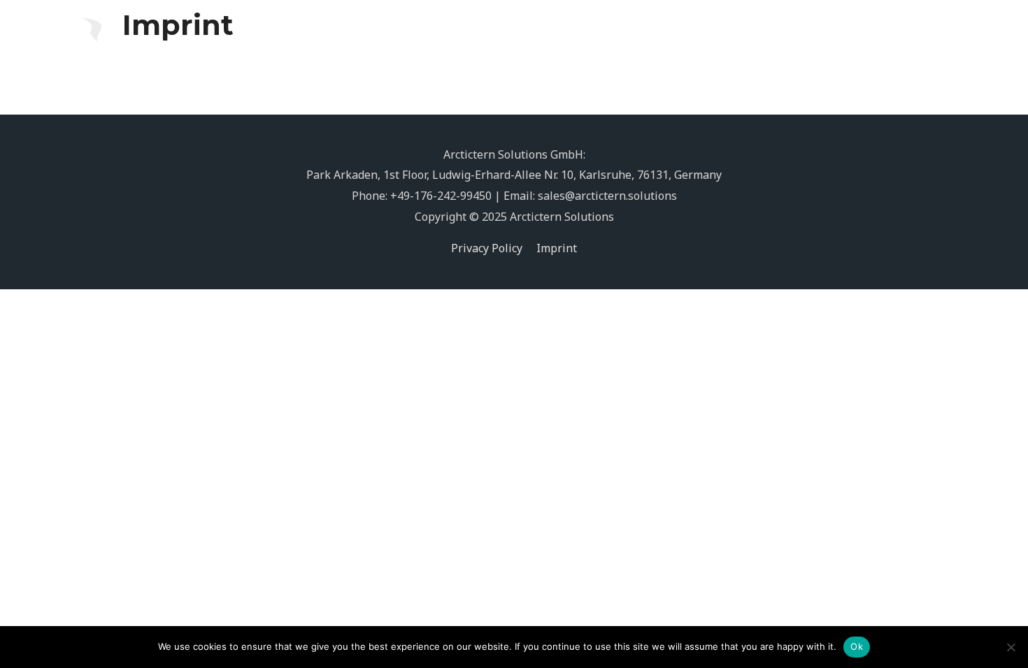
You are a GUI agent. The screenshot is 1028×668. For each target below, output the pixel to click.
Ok (856, 646)
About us (782, 35)
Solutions (618, 35)
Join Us (847, 35)
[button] (940, 35)
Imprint (556, 248)
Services (701, 35)
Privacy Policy (486, 248)
